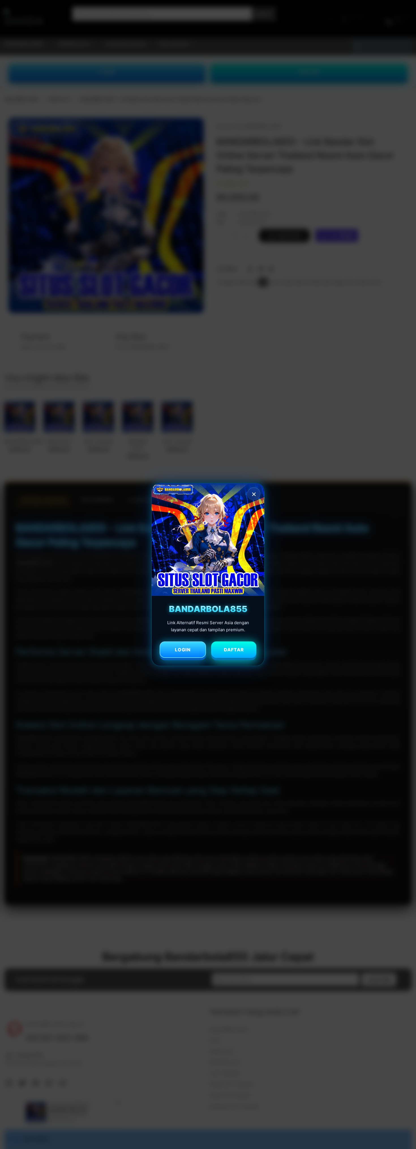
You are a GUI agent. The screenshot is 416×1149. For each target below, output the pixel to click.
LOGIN (183, 649)
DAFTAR (234, 649)
